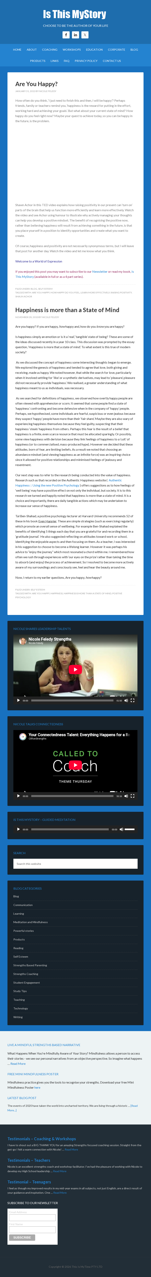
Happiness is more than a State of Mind (67, 309)
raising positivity (121, 292)
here (37, 1087)
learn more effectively (95, 292)
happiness (57, 593)
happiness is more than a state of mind (87, 593)
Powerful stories (23, 930)
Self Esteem (45, 288)
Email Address (18, 1212)
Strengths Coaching (25, 974)
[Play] (18, 700)
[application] (75, 669)
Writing (18, 1017)
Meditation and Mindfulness (30, 922)
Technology (20, 1008)
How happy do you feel (65, 292)
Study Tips (20, 991)
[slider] (130, 828)
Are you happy (41, 292)
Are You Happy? (36, 83)
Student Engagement (26, 982)
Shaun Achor (23, 296)
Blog (34, 288)
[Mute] (126, 700)
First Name (16, 1224)
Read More (18, 1063)
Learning (18, 913)
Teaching (19, 999)
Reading (18, 948)
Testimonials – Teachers (28, 1160)
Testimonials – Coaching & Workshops (41, 1138)
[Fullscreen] (132, 700)
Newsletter (100, 271)
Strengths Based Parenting (30, 965)
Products (19, 939)
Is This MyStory (75, 14)
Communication (23, 905)
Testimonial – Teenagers (29, 1181)
